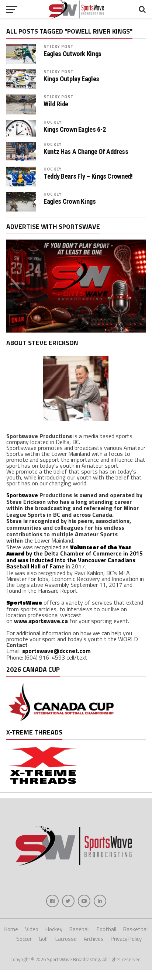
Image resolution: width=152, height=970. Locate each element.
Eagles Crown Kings (70, 201)
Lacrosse (66, 939)
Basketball (136, 929)
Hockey (53, 122)
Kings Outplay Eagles (71, 79)
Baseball (79, 929)
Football (106, 929)
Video (31, 929)
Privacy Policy (126, 939)
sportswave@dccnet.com (56, 650)
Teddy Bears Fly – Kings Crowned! (88, 176)
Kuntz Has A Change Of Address (86, 151)
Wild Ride (56, 104)
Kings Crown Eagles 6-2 (75, 129)
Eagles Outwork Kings (72, 54)
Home (11, 929)
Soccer (24, 939)
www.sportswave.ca (41, 620)
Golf (43, 939)
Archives (94, 939)
